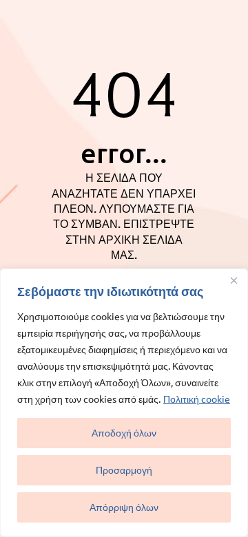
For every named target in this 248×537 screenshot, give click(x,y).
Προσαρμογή (124, 469)
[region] (124, 402)
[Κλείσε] (233, 280)
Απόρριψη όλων (124, 507)
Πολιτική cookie (196, 398)
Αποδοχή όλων (124, 432)
